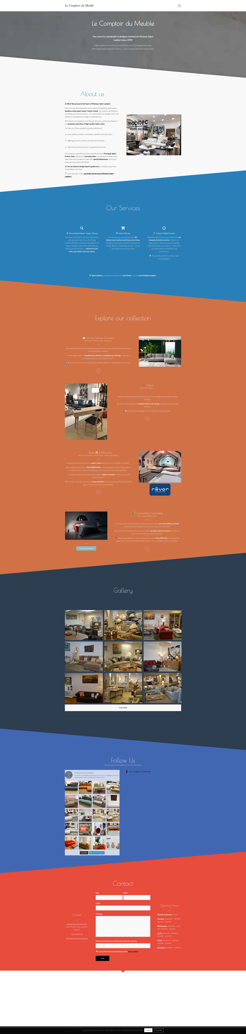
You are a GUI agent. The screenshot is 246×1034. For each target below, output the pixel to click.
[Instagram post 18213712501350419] (85, 787)
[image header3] (84, 626)
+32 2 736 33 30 (77, 934)
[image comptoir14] (124, 626)
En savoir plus (158, 1030)
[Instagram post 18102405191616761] (71, 787)
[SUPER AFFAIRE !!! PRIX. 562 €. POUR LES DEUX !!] (99, 787)
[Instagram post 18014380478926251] (85, 801)
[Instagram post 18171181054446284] (113, 801)
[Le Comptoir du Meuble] (79, 5)
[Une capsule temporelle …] (99, 829)
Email (125, 893)
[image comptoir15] (163, 688)
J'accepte (148, 1030)
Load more (123, 708)
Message (99, 914)
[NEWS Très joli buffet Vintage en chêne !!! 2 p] (85, 843)
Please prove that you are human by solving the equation (117, 941)
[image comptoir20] (124, 657)
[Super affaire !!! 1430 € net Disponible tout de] (99, 801)
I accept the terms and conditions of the (118, 952)
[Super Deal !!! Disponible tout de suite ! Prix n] (71, 801)
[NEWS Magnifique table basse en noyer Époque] (113, 829)
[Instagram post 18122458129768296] (113, 787)
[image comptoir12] (124, 688)
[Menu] (179, 5)
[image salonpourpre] (163, 657)
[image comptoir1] (163, 626)
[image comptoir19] (84, 657)
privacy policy (133, 952)
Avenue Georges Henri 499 (77, 924)
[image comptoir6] (84, 688)
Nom (98, 893)
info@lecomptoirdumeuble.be (77, 938)
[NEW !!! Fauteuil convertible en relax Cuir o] (113, 843)
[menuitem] (179, 5)
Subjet (99, 903)
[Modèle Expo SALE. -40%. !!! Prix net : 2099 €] (85, 815)
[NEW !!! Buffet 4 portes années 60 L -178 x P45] (99, 843)
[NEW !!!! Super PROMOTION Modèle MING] (99, 815)
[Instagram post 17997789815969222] (85, 829)
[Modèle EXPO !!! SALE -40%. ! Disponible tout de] (71, 815)
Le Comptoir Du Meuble (140, 771)
